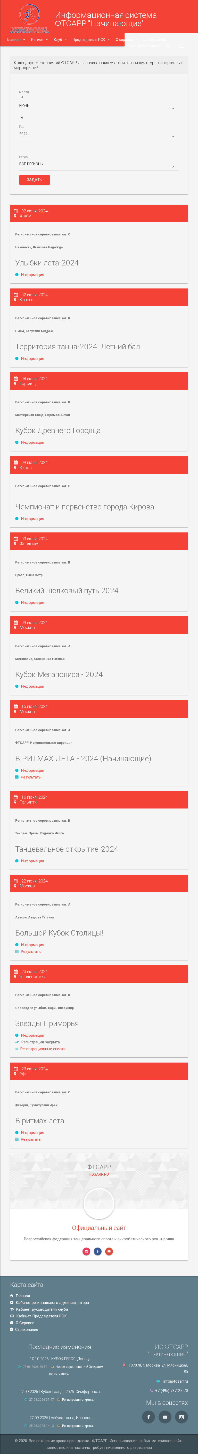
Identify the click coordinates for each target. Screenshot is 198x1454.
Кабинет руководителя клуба (41, 1309)
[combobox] (99, 108)
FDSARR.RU (99, 1174)
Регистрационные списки (42, 1049)
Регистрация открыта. (78, 1399)
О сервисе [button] (124, 40)
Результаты (31, 777)
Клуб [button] (58, 40)
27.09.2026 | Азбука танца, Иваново (60, 1417)
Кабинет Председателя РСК (41, 1316)
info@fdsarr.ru (175, 1381)
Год (21, 127)
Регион (24, 157)
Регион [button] (37, 40)
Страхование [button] (155, 40)
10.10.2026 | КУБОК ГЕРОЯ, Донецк (60, 1358)
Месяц (24, 92)
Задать (34, 180)
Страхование (26, 1329)
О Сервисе (24, 1323)
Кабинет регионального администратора (52, 1302)
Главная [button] (14, 40)
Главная (22, 1296)
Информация (32, 274)
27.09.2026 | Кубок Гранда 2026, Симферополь (60, 1391)
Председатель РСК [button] (89, 40)
